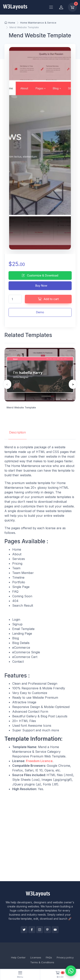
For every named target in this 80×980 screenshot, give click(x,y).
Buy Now (40, 285)
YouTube (55, 929)
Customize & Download (42, 275)
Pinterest (47, 929)
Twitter (24, 929)
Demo (40, 312)
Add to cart (51, 299)
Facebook (31, 929)
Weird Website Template (21, 407)
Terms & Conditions (42, 962)
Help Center (18, 957)
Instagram (39, 929)
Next (73, 384)
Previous (7, 384)
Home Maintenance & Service (38, 22)
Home (11, 22)
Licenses (35, 957)
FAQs (49, 957)
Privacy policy (65, 957)
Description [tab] (17, 432)
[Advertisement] (40, 836)
